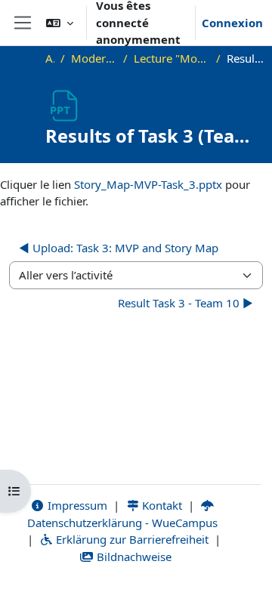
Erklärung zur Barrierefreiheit (131, 539)
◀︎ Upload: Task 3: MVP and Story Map (118, 247)
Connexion (232, 22)
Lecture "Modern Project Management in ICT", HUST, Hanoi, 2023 (172, 58)
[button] (59, 22)
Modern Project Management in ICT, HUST (94, 58)
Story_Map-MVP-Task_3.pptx (148, 184)
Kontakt (160, 505)
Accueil (49, 58)
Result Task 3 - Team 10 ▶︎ (185, 302)
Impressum (76, 505)
